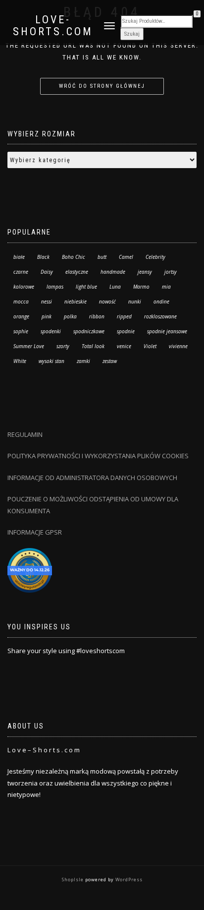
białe (19, 256)
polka (70, 316)
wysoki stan (51, 361)
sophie (20, 331)
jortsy (170, 271)
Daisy (47, 271)
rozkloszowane (160, 316)
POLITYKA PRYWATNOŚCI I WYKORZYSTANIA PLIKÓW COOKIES (98, 455)
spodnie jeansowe (167, 331)
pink (46, 316)
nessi (46, 301)
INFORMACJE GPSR (34, 532)
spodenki (51, 331)
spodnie (126, 331)
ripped (124, 316)
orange (21, 316)
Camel (126, 256)
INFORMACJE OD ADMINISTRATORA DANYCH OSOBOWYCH (93, 477)
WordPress (128, 879)
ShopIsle (73, 879)
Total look (93, 346)
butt (102, 256)
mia (166, 286)
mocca (21, 301)
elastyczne (76, 271)
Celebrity (155, 256)
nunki (134, 301)
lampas (55, 286)
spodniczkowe (88, 331)
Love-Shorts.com (53, 26)
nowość (107, 301)
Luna (115, 286)
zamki (83, 361)
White (19, 361)
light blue (86, 286)
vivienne (178, 346)
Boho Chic (73, 256)
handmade (113, 271)
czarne (20, 271)
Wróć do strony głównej (102, 86)
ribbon (96, 316)
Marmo (141, 286)
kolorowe (23, 286)
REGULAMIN (25, 434)
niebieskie (75, 301)
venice (124, 346)
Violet (150, 346)
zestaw (109, 361)
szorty (62, 346)
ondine (161, 301)
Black (43, 256)
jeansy (145, 271)
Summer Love (28, 346)
